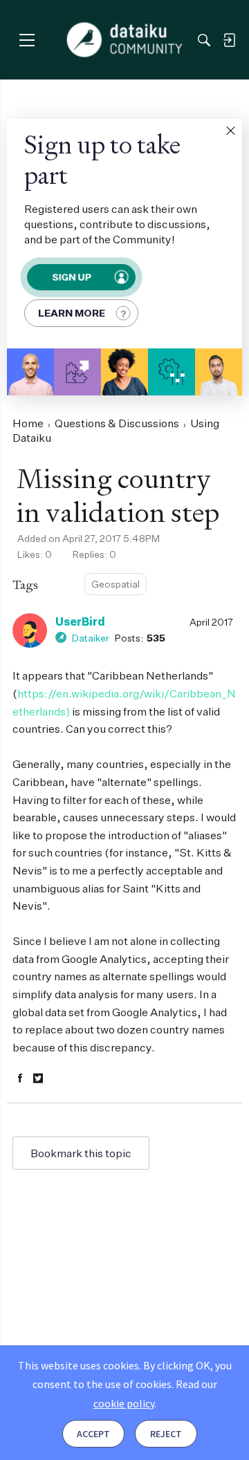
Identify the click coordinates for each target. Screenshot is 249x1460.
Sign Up (71, 277)
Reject (166, 1434)
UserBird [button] (80, 621)
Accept (93, 1434)
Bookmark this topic (80, 1153)
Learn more (71, 313)
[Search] (204, 40)
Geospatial (115, 584)
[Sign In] (228, 40)
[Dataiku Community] (125, 40)
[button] (230, 130)
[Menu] (26, 39)
